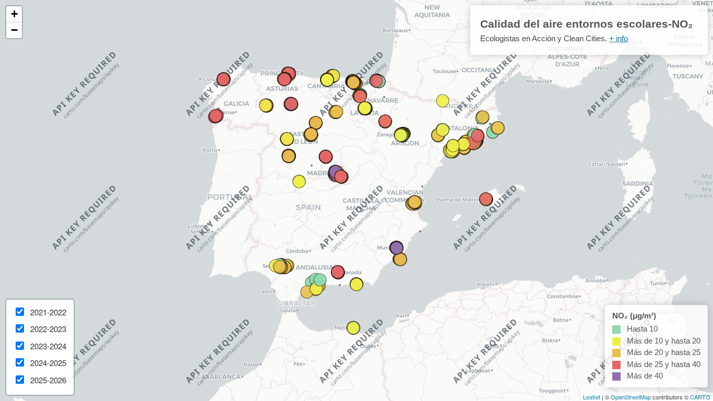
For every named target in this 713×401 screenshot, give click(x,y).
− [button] (14, 30)
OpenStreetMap (631, 397)
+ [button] (14, 13)
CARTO (700, 397)
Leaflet (591, 397)
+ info (618, 38)
